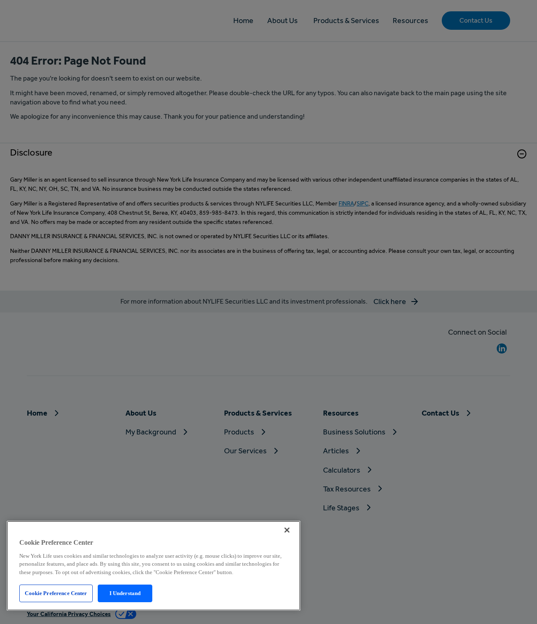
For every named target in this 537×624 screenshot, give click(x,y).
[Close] (287, 530)
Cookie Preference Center (56, 593)
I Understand (125, 593)
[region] (153, 566)
